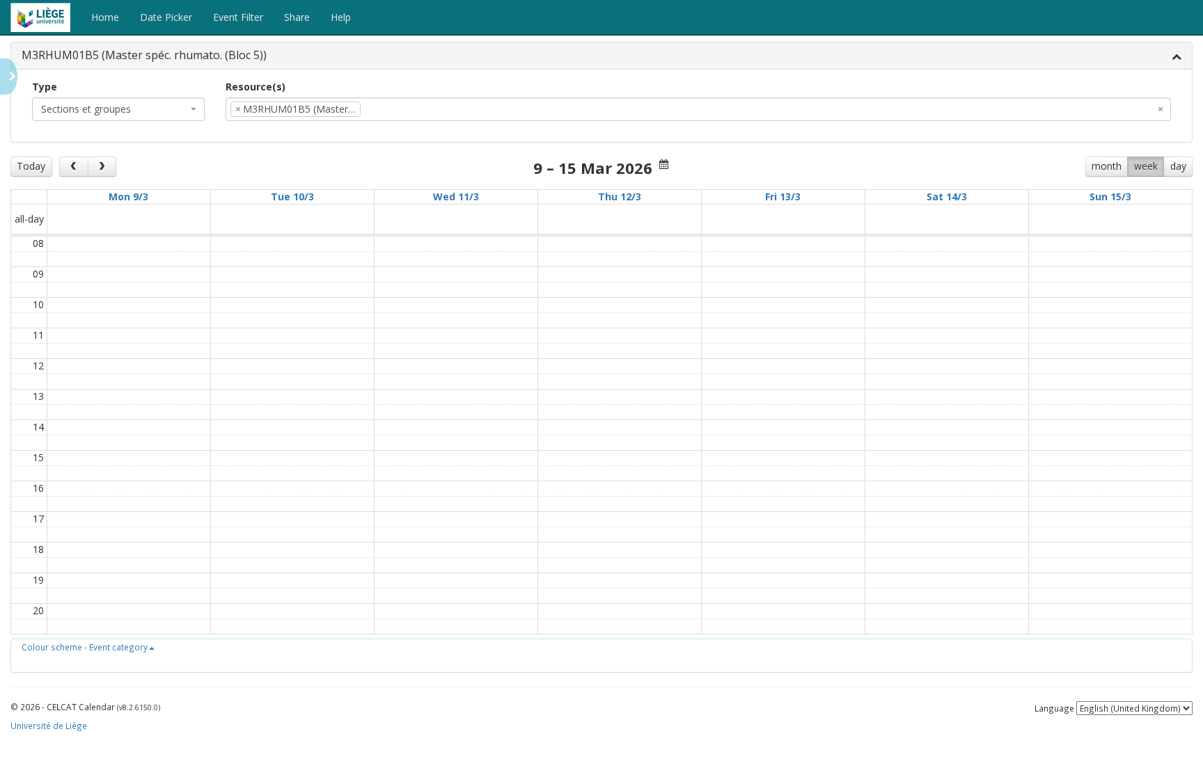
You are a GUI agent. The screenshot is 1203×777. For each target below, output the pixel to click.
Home (105, 17)
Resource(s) (255, 86)
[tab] (601, 56)
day (1178, 166)
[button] (88, 646)
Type (44, 86)
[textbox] (385, 109)
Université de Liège (48, 725)
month (1107, 166)
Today (31, 166)
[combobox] (118, 109)
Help (341, 17)
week (1146, 166)
